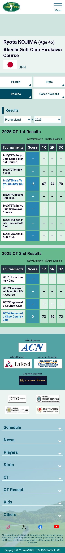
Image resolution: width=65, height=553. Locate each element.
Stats (49, 82)
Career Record (49, 94)
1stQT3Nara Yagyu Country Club (13, 184)
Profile (15, 82)
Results (16, 94)
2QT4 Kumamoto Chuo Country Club (13, 316)
